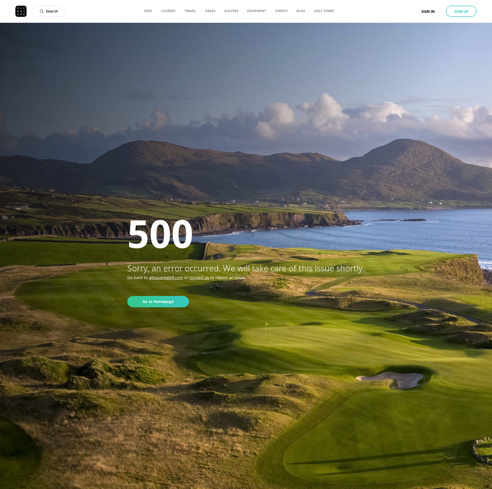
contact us (199, 277)
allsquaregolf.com (166, 277)
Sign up (461, 11)
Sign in (428, 11)
